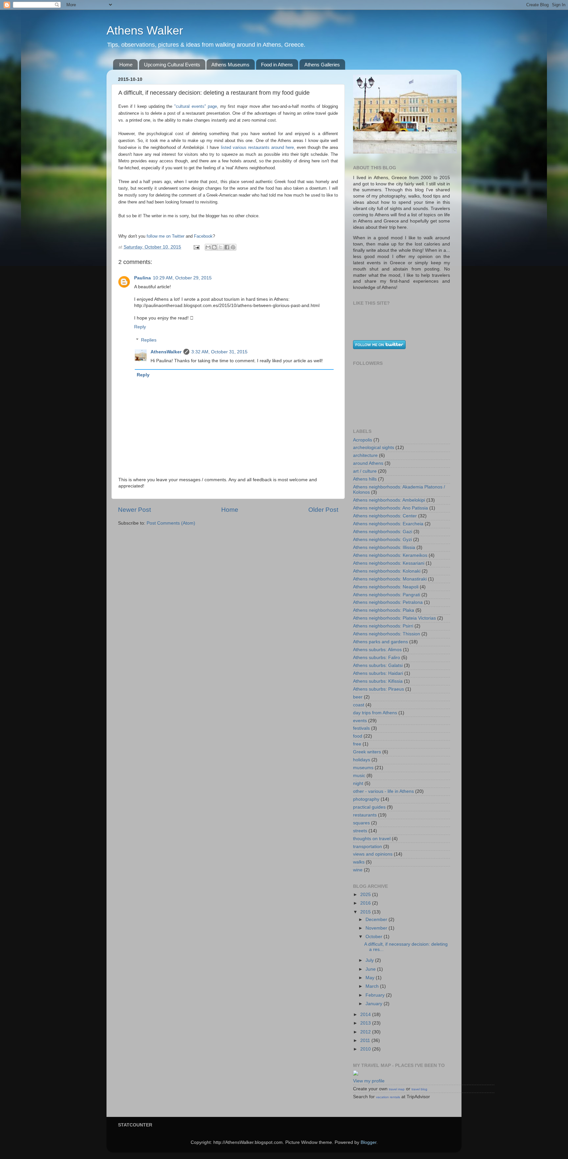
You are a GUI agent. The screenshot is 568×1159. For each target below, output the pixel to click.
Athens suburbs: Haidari (378, 673)
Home (125, 64)
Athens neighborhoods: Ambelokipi (389, 500)
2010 (366, 1049)
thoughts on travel (371, 838)
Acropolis (362, 440)
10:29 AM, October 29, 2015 (182, 277)
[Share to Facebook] (227, 247)
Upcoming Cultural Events (172, 64)
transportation (367, 846)
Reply (140, 326)
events (360, 720)
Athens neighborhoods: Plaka (383, 610)
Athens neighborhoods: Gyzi (382, 539)
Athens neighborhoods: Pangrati (386, 594)
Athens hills (365, 479)
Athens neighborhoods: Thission (386, 633)
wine (358, 869)
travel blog (419, 1089)
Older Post (323, 509)
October (375, 936)
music (359, 775)
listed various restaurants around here (257, 147)
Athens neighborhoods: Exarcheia (388, 523)
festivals (361, 728)
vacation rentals (388, 1097)
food (357, 736)
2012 (366, 1031)
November (377, 928)
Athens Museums (230, 64)
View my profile (369, 1080)
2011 (365, 1040)
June (371, 969)
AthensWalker (166, 351)
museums (363, 767)
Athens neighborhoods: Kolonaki (386, 571)
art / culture (365, 471)
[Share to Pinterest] (233, 247)
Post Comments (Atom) (171, 523)
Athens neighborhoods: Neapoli (385, 586)
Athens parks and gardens (380, 641)
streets (360, 830)
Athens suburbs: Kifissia (378, 681)
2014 (366, 1014)
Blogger (368, 1142)
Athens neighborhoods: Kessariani (388, 563)
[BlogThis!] (214, 247)
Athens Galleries (322, 64)
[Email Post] (196, 247)
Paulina (142, 277)
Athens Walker (144, 30)
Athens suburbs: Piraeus (378, 689)
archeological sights (373, 447)
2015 (366, 912)
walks (359, 862)
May (371, 977)
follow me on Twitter (165, 236)
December (377, 919)
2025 (366, 894)
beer (358, 697)
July (370, 960)
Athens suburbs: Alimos (377, 649)
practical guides (369, 807)
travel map (397, 1089)
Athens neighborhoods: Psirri (383, 626)
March (373, 986)
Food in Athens (277, 64)
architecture (365, 455)
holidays (361, 759)
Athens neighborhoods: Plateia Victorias (394, 618)
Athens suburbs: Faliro (376, 657)
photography (366, 799)
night (358, 783)
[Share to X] (220, 247)
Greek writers (367, 751)
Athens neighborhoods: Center (385, 515)
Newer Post (134, 509)
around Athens (368, 463)
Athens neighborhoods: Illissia (384, 547)
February (376, 995)
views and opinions (372, 854)
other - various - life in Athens (383, 791)
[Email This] (208, 247)
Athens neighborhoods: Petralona (388, 602)
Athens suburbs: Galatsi (378, 665)
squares (361, 822)
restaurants (365, 815)
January (375, 1003)
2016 (366, 903)
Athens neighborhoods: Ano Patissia (390, 508)
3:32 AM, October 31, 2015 (219, 351)
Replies (148, 340)
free (357, 744)
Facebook (203, 236)
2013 (366, 1023)
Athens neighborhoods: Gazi (382, 531)
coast (358, 704)
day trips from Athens (375, 712)
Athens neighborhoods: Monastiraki (390, 579)
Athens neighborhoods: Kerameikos (390, 555)
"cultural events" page (195, 106)
